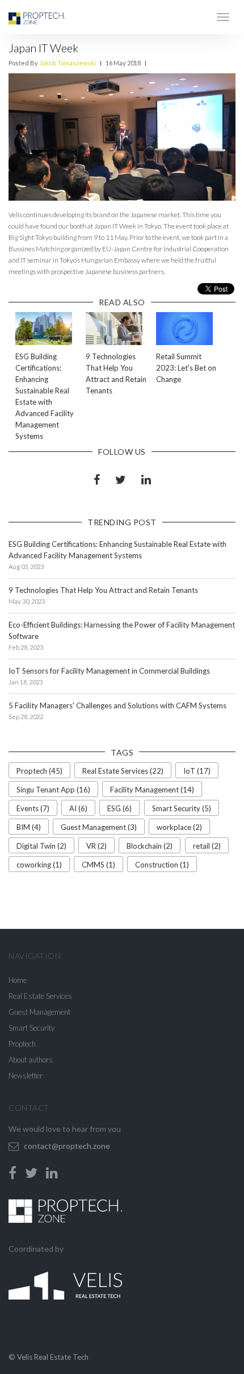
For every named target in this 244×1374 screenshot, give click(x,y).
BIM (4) (28, 827)
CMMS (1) (98, 864)
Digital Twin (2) (41, 845)
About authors (31, 1059)
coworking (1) (39, 864)
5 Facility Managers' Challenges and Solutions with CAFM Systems (117, 705)
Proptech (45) (39, 770)
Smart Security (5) (181, 808)
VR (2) (96, 845)
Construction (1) (162, 864)
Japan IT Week (43, 48)
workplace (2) (179, 827)
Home (18, 980)
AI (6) (78, 808)
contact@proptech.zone (67, 1146)
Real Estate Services (40, 996)
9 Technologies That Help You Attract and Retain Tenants (103, 590)
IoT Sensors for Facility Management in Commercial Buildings (109, 670)
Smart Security (31, 1027)
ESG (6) (119, 808)
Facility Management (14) (152, 789)
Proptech (22, 1043)
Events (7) (32, 808)
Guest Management (39, 1011)
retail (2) (207, 845)
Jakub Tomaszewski (67, 63)
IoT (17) (197, 770)
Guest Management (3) (99, 827)
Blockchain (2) (150, 845)
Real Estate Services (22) (122, 770)
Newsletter (26, 1075)
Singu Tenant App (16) (53, 789)
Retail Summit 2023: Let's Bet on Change (186, 368)
